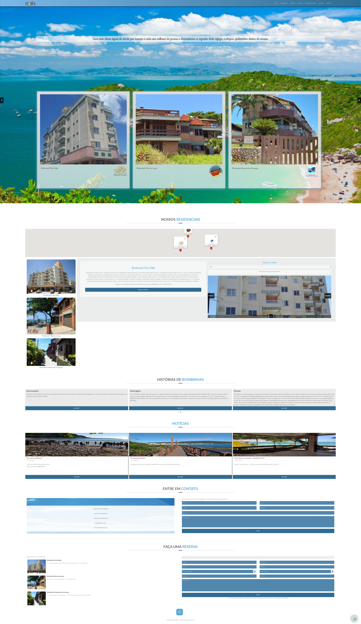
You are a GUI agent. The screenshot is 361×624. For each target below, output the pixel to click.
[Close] (185, 238)
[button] (178, 412)
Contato (321, 3)
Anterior (2, 100)
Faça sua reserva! (143, 289)
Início (276, 3)
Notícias (300, 3)
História (292, 3)
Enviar (258, 531)
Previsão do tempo (310, 3)
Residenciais (284, 3)
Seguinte (359, 100)
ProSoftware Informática (186, 620)
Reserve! (328, 3)
